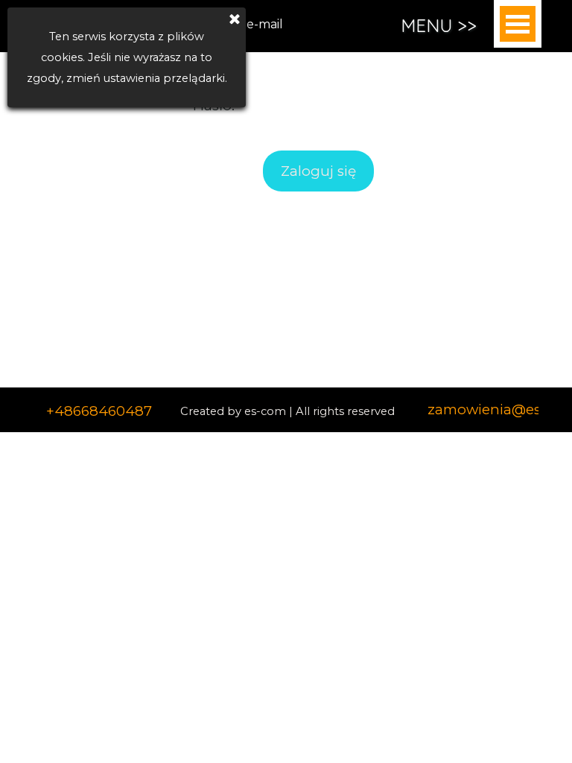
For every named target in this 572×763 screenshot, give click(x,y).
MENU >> (439, 25)
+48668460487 (99, 411)
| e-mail (260, 24)
